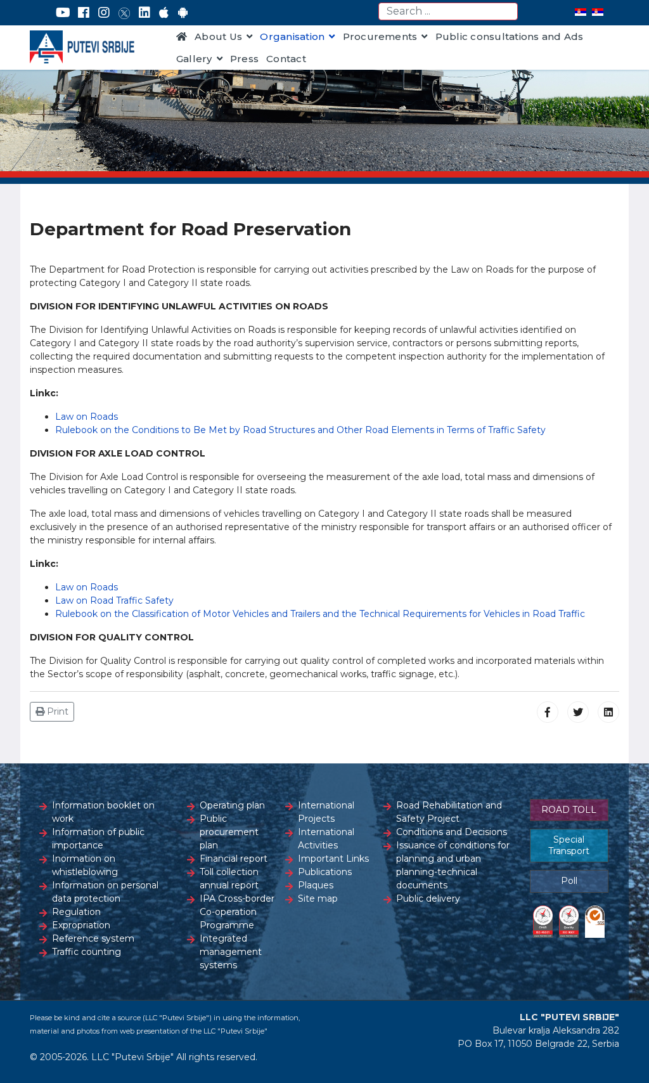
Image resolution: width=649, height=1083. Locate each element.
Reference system (93, 938)
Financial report (233, 858)
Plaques (315, 885)
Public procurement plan (229, 832)
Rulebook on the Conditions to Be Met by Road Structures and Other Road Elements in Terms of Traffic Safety (300, 430)
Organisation (292, 36)
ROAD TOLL (568, 809)
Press (244, 59)
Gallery (194, 59)
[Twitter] (124, 12)
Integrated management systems (231, 952)
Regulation (76, 912)
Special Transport (568, 845)
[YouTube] (63, 12)
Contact (286, 59)
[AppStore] (164, 12)
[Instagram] (104, 12)
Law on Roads (86, 416)
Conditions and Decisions (451, 832)
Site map (318, 898)
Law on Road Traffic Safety (114, 600)
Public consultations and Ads (509, 36)
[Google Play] (183, 12)
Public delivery (428, 898)
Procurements (380, 36)
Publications (325, 872)
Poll (569, 880)
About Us (218, 36)
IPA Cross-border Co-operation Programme (237, 912)
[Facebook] (83, 12)
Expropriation (81, 925)
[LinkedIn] (144, 12)
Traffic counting (86, 951)
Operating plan (232, 805)
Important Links (333, 858)
